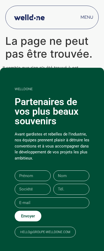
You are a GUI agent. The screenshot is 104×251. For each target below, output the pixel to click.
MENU (87, 17)
